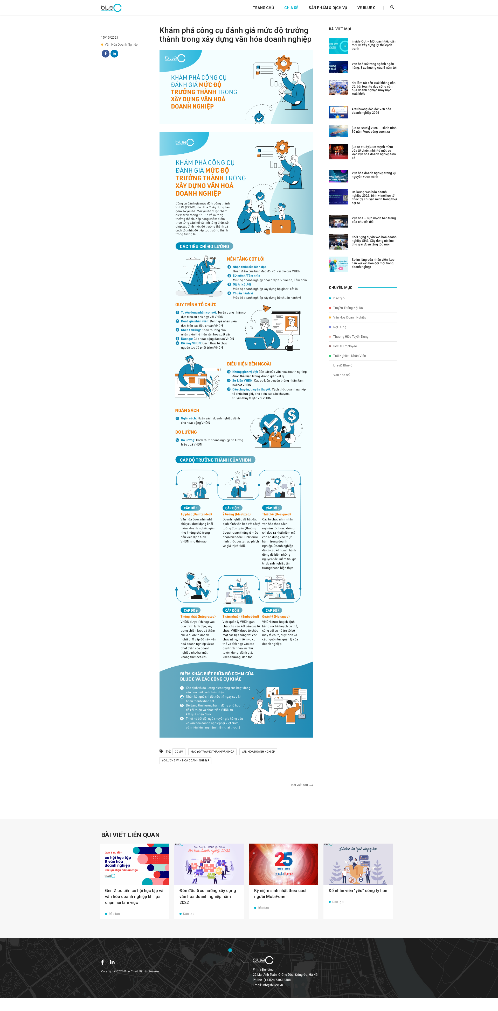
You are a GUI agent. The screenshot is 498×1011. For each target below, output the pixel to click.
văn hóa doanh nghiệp (258, 751)
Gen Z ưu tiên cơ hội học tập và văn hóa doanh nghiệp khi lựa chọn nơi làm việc (134, 896)
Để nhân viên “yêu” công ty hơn (358, 890)
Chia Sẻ (291, 8)
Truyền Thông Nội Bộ (348, 308)
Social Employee (345, 346)
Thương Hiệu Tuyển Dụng (351, 336)
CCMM (179, 751)
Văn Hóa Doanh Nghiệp (121, 44)
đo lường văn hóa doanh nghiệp (185, 760)
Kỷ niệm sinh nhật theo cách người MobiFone (281, 893)
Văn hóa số (341, 375)
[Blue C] (111, 8)
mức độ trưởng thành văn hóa (212, 751)
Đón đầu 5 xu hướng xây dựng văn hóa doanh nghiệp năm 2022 (207, 896)
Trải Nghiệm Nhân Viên (349, 356)
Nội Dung (339, 327)
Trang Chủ (263, 8)
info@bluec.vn (272, 985)
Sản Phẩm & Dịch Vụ (328, 8)
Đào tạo (338, 298)
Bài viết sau (300, 785)
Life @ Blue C (342, 365)
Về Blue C (366, 8)
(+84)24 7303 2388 (277, 980)
